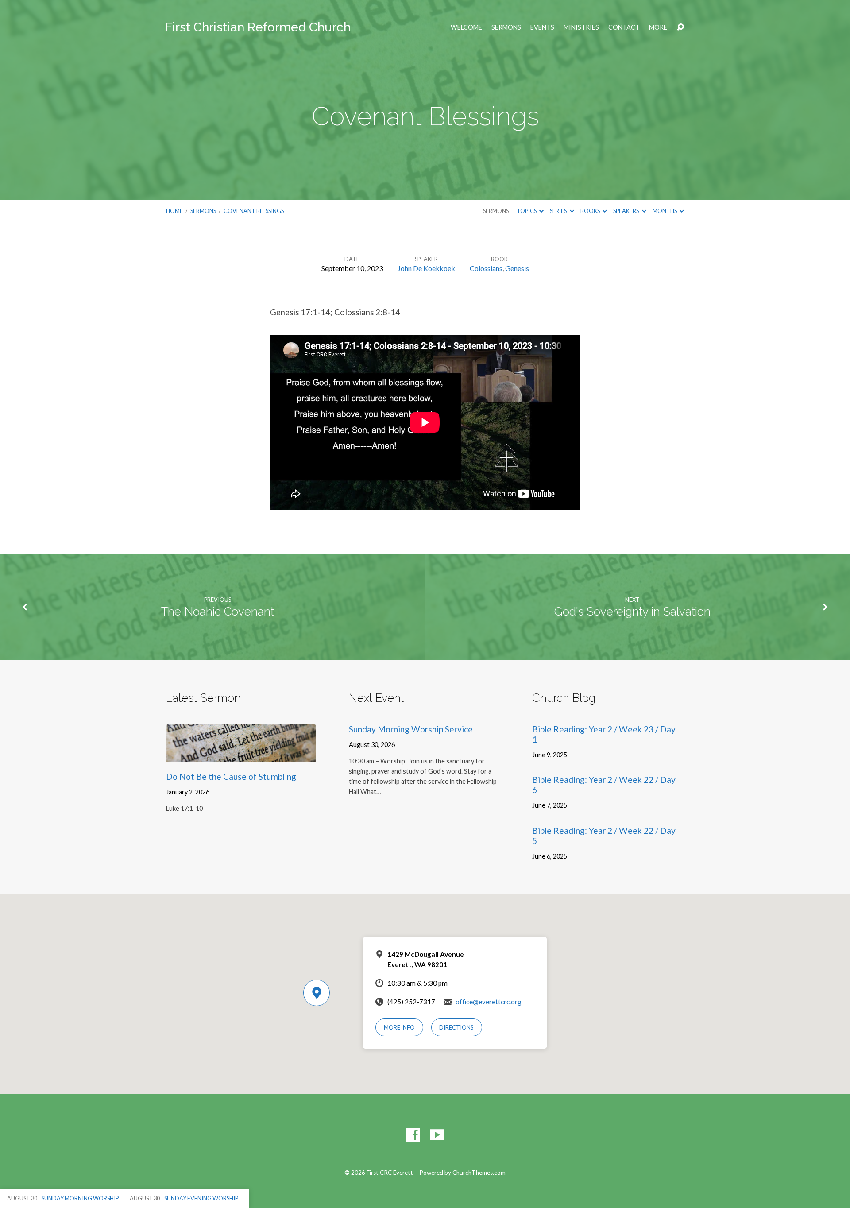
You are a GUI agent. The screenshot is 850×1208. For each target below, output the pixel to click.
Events (542, 27)
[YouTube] (437, 1135)
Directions (456, 1027)
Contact (624, 27)
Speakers (626, 210)
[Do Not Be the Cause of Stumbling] (241, 755)
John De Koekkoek (426, 268)
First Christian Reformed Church (258, 27)
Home (174, 210)
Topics (527, 210)
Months (665, 210)
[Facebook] (413, 1135)
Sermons (506, 27)
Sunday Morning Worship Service (411, 729)
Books (590, 210)
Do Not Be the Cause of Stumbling (231, 776)
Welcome (466, 27)
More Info (399, 1027)
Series (559, 210)
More (658, 27)
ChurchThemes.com (479, 1172)
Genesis (517, 268)
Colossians (486, 268)
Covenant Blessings (254, 210)
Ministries (581, 27)
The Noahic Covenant (217, 611)
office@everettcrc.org (489, 1002)
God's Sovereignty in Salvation (632, 611)
